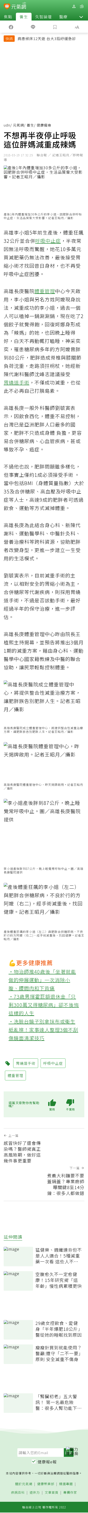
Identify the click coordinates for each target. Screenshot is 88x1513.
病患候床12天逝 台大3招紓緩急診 (47, 38)
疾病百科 (18, 1492)
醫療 (63, 17)
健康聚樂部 (45, 1484)
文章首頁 (51, 1492)
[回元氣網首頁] (18, 6)
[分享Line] (33, 27)
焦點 (8, 17)
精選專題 (66, 1484)
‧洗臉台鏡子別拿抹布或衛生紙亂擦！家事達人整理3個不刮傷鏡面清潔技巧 (43, 1030)
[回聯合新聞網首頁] (7, 7)
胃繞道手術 (16, 382)
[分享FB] (11, 27)
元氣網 (18, 125)
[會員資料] (74, 6)
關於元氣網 (23, 1484)
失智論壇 (43, 17)
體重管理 (44, 291)
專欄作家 (70, 1492)
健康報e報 (47, 1461)
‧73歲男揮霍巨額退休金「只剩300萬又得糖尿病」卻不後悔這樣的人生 (44, 1005)
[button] (81, 16)
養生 (24, 17)
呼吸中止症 (48, 240)
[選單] (82, 6)
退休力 (35, 1492)
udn (7, 125)
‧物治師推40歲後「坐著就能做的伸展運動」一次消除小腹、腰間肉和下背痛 (42, 980)
